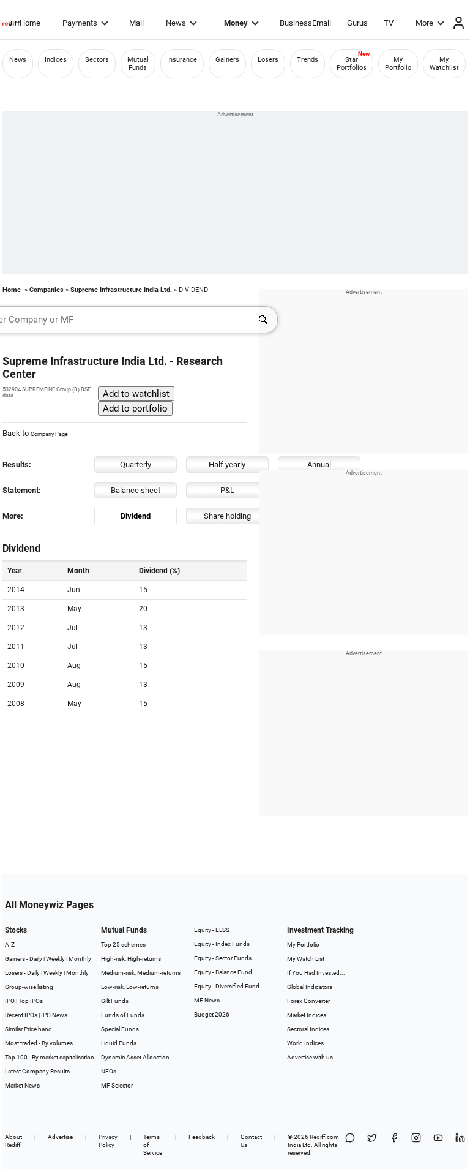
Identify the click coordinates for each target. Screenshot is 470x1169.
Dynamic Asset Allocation (135, 1057)
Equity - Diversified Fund (226, 986)
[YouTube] (438, 1145)
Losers (268, 60)
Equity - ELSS (211, 930)
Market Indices (306, 1015)
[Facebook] (394, 1145)
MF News (207, 1000)
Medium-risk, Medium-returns (141, 973)
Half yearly (227, 464)
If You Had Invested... (316, 973)
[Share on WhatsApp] (350, 1145)
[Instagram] (416, 1145)
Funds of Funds (122, 1015)
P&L (227, 490)
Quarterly (135, 464)
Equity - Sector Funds (223, 958)
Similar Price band (28, 1029)
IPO (10, 1001)
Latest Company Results (37, 1071)
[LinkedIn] (460, 1145)
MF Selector (117, 1085)
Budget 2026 (211, 1014)
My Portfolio (398, 64)
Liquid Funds (118, 1043)
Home (30, 23)
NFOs (108, 1071)
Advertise (60, 1137)
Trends (307, 60)
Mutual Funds (138, 64)
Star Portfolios (352, 64)
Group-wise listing (29, 987)
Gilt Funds (115, 1001)
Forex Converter (308, 1001)
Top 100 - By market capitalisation (49, 1057)
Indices (56, 60)
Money (236, 23)
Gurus (357, 23)
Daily (35, 959)
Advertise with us (310, 1057)
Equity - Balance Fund (223, 972)
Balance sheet (135, 490)
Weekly (55, 959)
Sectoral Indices (308, 1029)
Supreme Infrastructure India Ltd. (121, 290)
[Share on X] (372, 1145)
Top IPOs (30, 1001)
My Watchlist (444, 64)
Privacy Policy (108, 1141)
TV (389, 23)
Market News (22, 1085)
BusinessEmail (305, 23)
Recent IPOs (21, 1015)
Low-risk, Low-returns (130, 987)
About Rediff (13, 1141)
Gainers (227, 60)
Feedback (201, 1137)
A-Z (10, 945)
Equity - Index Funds (222, 944)
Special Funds (120, 1029)
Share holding (227, 516)
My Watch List (305, 959)
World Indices (305, 1043)
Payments (79, 23)
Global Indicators (309, 987)
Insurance (182, 60)
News (176, 23)
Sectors (97, 60)
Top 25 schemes (123, 945)
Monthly (80, 959)
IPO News (54, 1015)
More (424, 23)
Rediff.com (324, 1137)
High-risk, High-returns (131, 959)
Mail (136, 23)
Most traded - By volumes (39, 1043)
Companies (46, 290)
